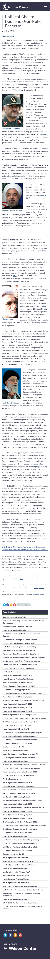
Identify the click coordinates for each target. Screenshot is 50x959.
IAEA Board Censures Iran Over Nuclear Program (20, 886)
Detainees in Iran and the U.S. (13, 747)
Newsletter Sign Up (24, 605)
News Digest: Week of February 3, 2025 (17, 697)
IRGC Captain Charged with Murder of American (20, 722)
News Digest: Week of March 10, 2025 (16, 630)
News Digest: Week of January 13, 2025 (17, 711)
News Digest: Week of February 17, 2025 (17, 675)
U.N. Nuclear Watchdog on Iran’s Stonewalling (19, 647)
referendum (41, 306)
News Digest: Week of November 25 (16, 883)
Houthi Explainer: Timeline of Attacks (16, 879)
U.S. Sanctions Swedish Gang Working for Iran (19, 643)
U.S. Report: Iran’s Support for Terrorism (17, 743)
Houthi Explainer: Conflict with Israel (16, 875)
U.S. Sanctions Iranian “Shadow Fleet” (16, 872)
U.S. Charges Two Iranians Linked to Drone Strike (20, 740)
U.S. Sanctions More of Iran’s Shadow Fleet (18, 668)
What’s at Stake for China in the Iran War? (17, 627)
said (46, 134)
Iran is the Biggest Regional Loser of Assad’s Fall (20, 754)
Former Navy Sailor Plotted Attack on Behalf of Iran (21, 654)
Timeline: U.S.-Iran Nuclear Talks (14, 617)
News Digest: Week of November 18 (16, 899)
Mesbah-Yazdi (19, 90)
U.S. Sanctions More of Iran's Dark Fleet (17, 725)
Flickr (21, 579)
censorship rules (36, 464)
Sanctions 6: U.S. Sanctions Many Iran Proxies (19, 650)
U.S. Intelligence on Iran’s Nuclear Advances (19, 758)
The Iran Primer (17, 7)
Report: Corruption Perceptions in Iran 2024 (19, 686)
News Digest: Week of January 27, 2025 (17, 704)
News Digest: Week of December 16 (16, 729)
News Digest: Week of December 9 (15, 750)
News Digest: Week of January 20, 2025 (17, 707)
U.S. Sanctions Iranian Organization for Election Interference (24, 718)
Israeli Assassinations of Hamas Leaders (17, 682)
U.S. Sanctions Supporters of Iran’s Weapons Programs (22, 732)
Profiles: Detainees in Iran (12, 672)
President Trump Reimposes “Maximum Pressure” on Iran (23, 700)
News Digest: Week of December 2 (15, 761)
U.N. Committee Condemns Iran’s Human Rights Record (23, 890)
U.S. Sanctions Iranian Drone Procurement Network (21, 661)
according (17, 339)
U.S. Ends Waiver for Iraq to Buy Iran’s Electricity (20, 640)
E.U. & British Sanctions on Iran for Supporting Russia (22, 903)
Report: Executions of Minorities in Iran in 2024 (20, 665)
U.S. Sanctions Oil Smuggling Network (16, 690)
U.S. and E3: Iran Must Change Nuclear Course (20, 736)
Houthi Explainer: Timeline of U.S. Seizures (18, 679)
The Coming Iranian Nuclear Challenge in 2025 (20, 715)
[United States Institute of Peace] (5, 6)
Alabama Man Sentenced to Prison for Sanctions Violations (24, 657)
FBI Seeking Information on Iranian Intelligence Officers (23, 693)
